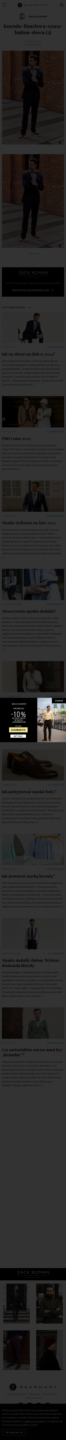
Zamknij (59, 700)
